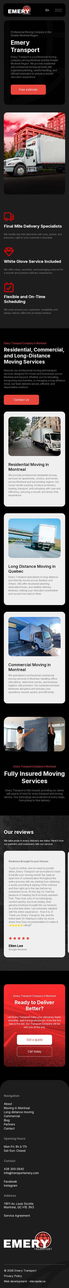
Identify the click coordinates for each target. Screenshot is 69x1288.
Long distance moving (19, 1112)
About (8, 1104)
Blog (7, 1120)
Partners (9, 1124)
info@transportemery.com (21, 1173)
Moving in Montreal (17, 1108)
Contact (9, 1128)
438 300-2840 (14, 1169)
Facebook (10, 1181)
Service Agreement (17, 1215)
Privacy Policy (13, 1276)
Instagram (10, 1185)
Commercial (12, 1116)
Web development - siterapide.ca (24, 1281)
